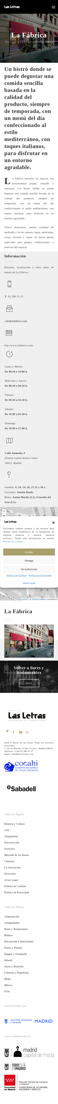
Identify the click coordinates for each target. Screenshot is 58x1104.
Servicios (9, 848)
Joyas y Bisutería (14, 966)
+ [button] (4, 511)
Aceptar (29, 552)
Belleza (8, 935)
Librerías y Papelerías (16, 972)
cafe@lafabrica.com (16, 321)
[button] (53, 522)
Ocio (7, 991)
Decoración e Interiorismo (19, 941)
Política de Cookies (13, 541)
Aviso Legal (29, 583)
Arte (6, 830)
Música (8, 985)
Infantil (8, 960)
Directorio (10, 873)
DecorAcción (11, 842)
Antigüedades (12, 923)
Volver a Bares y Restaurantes (29, 670)
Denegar (29, 560)
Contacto (9, 861)
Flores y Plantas (13, 947)
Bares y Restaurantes (26, 41)
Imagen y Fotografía (15, 954)
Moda (7, 979)
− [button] (4, 516)
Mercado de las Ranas (16, 855)
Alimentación (11, 916)
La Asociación (12, 867)
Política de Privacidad (40, 575)
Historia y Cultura (14, 824)
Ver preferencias (29, 569)
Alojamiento (11, 836)
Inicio (8, 41)
